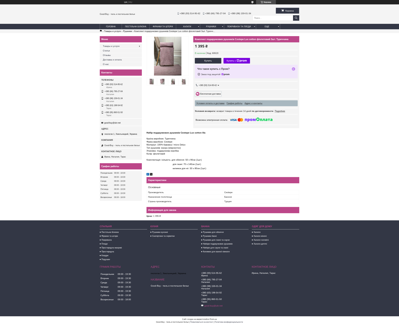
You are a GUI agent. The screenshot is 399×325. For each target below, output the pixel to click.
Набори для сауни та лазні (215, 248)
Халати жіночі (260, 236)
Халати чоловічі (261, 240)
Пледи (104, 244)
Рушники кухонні (160, 232)
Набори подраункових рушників (218, 244)
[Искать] (296, 18)
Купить (208, 60)
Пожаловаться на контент (201, 322)
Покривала (106, 240)
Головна (111, 26)
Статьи (106, 50)
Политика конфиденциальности (229, 322)
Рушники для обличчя (213, 232)
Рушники (211, 26)
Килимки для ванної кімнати (216, 251)
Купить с (231, 60)
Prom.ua (213, 319)
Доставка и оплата (112, 59)
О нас (106, 64)
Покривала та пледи (239, 26)
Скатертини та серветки (163, 236)
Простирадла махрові (111, 248)
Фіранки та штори (163, 26)
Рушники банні (210, 236)
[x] (151, 174)
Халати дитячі (260, 244)
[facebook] (148, 174)
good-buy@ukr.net (112, 123)
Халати (187, 26)
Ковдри (104, 255)
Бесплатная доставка (210, 94)
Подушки (105, 259)
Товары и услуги (112, 31)
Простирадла (107, 251)
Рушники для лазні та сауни (216, 240)
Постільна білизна (135, 26)
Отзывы (107, 55)
